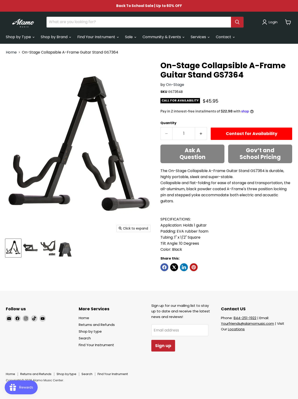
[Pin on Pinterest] (194, 267)
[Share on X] (174, 267)
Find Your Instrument (96, 37)
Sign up (163, 345)
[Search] (237, 22)
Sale (129, 37)
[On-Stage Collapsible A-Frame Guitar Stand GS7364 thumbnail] (13, 248)
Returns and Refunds (97, 324)
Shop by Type (19, 37)
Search (85, 338)
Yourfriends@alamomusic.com (247, 323)
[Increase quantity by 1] (201, 133)
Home (11, 52)
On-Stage (175, 84)
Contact (224, 37)
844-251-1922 (245, 317)
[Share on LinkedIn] (184, 267)
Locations (236, 329)
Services (199, 37)
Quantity (168, 123)
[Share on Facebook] (164, 267)
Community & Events (162, 37)
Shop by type (90, 331)
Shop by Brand (54, 37)
